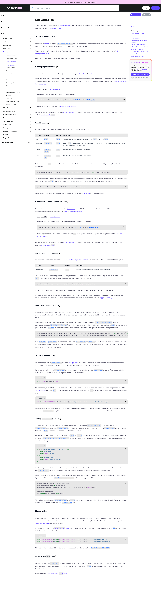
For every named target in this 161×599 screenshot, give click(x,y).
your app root (72, 363)
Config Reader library (42, 523)
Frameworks (5, 28)
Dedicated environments (10, 131)
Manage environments (9, 114)
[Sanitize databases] (31, 104)
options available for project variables (75, 260)
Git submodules (10, 86)
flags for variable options (68, 106)
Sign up (155, 8)
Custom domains (8, 121)
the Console (80, 74)
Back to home (135, 27)
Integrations (6, 108)
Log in (146, 8)
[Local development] (31, 58)
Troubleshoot (9, 98)
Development (7, 52)
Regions (8, 95)
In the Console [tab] (55, 89)
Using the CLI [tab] (42, 89)
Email (7, 80)
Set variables (11, 65)
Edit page (145, 14)
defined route (40, 390)
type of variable (64, 25)
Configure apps (7, 38)
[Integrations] (31, 107)
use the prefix (48, 115)
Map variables (135, 54)
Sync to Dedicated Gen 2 (13, 92)
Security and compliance (10, 128)
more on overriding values (72, 211)
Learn (3, 22)
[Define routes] (31, 45)
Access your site (10, 71)
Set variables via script (137, 49)
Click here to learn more (89, 2)
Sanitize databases (11, 104)
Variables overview (11, 61)
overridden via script (57, 28)
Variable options (136, 38)
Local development (11, 58)
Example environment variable (140, 47)
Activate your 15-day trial (140, 74)
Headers (8, 77)
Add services (6, 42)
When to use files (137, 56)
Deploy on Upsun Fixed (12, 101)
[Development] (31, 52)
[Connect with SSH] (31, 89)
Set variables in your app (137, 33)
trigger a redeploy (106, 298)
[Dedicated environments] (31, 131)
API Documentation (7, 142)
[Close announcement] (158, 2)
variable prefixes (68, 112)
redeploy (87, 193)
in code (47, 44)
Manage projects (8, 118)
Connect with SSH (11, 89)
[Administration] (31, 124)
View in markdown (135, 14)
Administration (7, 124)
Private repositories (11, 83)
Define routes (7, 45)
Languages (6, 48)
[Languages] (31, 48)
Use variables (11, 67)
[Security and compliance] (31, 128)
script (62, 528)
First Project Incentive (142, 69)
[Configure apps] (31, 38)
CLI (90, 74)
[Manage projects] (31, 117)
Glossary (5, 134)
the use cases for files (57, 573)
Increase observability (9, 111)
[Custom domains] (31, 121)
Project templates (11, 55)
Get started (5, 16)
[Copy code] (124, 99)
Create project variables (137, 35)
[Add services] (31, 42)
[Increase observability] (31, 111)
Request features (8, 138)
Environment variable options (140, 44)
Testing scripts (140, 51)
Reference (4, 34)
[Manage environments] (31, 114)
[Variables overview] (31, 61)
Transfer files (9, 74)
